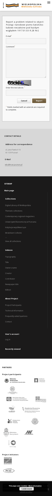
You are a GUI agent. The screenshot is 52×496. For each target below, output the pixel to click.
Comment (10, 46)
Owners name (11, 268)
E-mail (9, 36)
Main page (9, 190)
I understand (27, 488)
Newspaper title (11, 284)
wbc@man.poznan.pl (13, 164)
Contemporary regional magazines (19, 216)
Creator (8, 273)
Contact (8, 321)
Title (7, 262)
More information (35, 486)
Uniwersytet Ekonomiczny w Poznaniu (20, 222)
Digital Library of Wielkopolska (18, 205)
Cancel (24, 101)
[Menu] (48, 2)
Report (39, 101)
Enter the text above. (15, 87)
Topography (10, 257)
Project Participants (13, 305)
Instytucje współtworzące (15, 227)
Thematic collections (13, 211)
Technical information (14, 310)
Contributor (10, 279)
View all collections (13, 241)
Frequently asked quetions (16, 316)
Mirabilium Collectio (13, 233)
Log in (7, 339)
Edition (8, 290)
